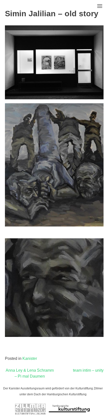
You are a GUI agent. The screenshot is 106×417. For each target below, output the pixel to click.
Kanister (29, 358)
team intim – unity (88, 370)
